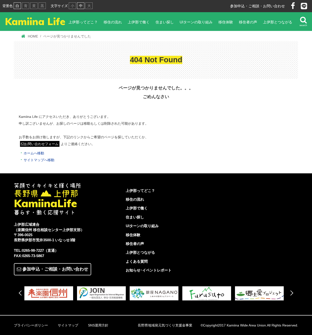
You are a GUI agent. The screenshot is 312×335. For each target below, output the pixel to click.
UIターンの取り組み (196, 22)
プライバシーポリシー (31, 325)
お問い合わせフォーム (41, 144)
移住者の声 (248, 22)
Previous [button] (21, 293)
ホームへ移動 (34, 153)
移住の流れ (113, 22)
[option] (50, 293)
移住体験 (225, 22)
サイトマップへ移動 (39, 160)
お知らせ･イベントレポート (149, 270)
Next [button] (290, 293)
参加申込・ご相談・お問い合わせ (257, 6)
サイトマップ (68, 325)
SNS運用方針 (98, 325)
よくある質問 (137, 261)
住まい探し (165, 22)
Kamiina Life (35, 21)
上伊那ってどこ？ (83, 22)
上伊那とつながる (277, 22)
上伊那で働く (139, 22)
